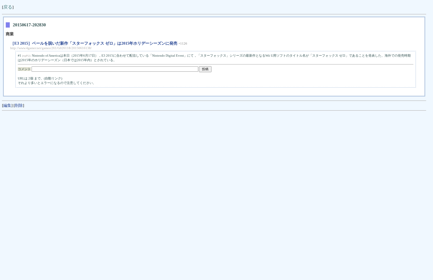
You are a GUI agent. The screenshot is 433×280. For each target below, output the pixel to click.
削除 (19, 105)
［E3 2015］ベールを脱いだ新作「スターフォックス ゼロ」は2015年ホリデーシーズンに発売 (93, 43)
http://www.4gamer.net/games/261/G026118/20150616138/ (51, 48)
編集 (7, 105)
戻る (7, 7)
